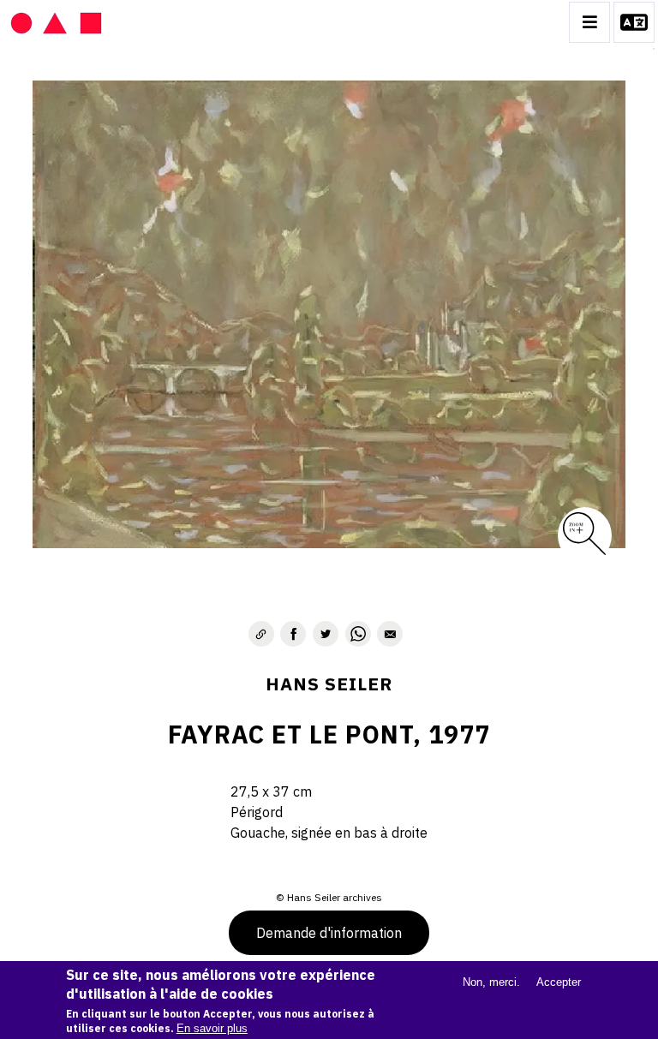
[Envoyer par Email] (390, 634)
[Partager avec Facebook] (293, 634)
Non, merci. (491, 982)
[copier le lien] (261, 634)
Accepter (558, 982)
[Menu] (589, 22)
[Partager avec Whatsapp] (358, 634)
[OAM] (56, 22)
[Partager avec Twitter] (325, 634)
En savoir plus (212, 1028)
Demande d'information (329, 932)
